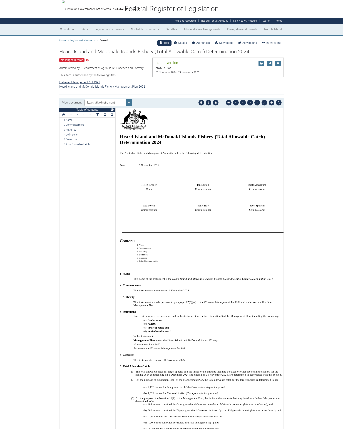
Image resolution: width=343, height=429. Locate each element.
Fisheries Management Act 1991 (79, 82)
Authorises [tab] (203, 43)
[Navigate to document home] (229, 102)
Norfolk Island (273, 29)
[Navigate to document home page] (63, 114)
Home (62, 40)
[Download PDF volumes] (208, 102)
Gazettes (171, 29)
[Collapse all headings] (112, 114)
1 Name (68, 120)
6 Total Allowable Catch (77, 144)
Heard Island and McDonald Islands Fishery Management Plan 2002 (102, 86)
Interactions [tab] (273, 43)
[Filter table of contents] (97, 114)
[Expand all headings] (105, 114)
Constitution (67, 29)
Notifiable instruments (145, 29)
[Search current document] (279, 102)
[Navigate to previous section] (243, 102)
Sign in (245, 20)
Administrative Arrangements (202, 29)
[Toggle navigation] (112, 110)
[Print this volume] (271, 102)
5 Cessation (70, 139)
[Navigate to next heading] (83, 114)
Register (214, 20)
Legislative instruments (109, 29)
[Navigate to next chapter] (257, 102)
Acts (85, 29)
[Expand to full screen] (264, 102)
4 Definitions (71, 134)
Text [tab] (166, 43)
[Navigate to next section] (250, 102)
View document (72, 102)
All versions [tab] (249, 43)
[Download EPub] (201, 102)
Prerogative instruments (242, 29)
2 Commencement (74, 124)
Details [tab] (182, 43)
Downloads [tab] (226, 43)
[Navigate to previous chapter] (236, 102)
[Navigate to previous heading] (77, 114)
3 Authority (70, 129)
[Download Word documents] (215, 102)
